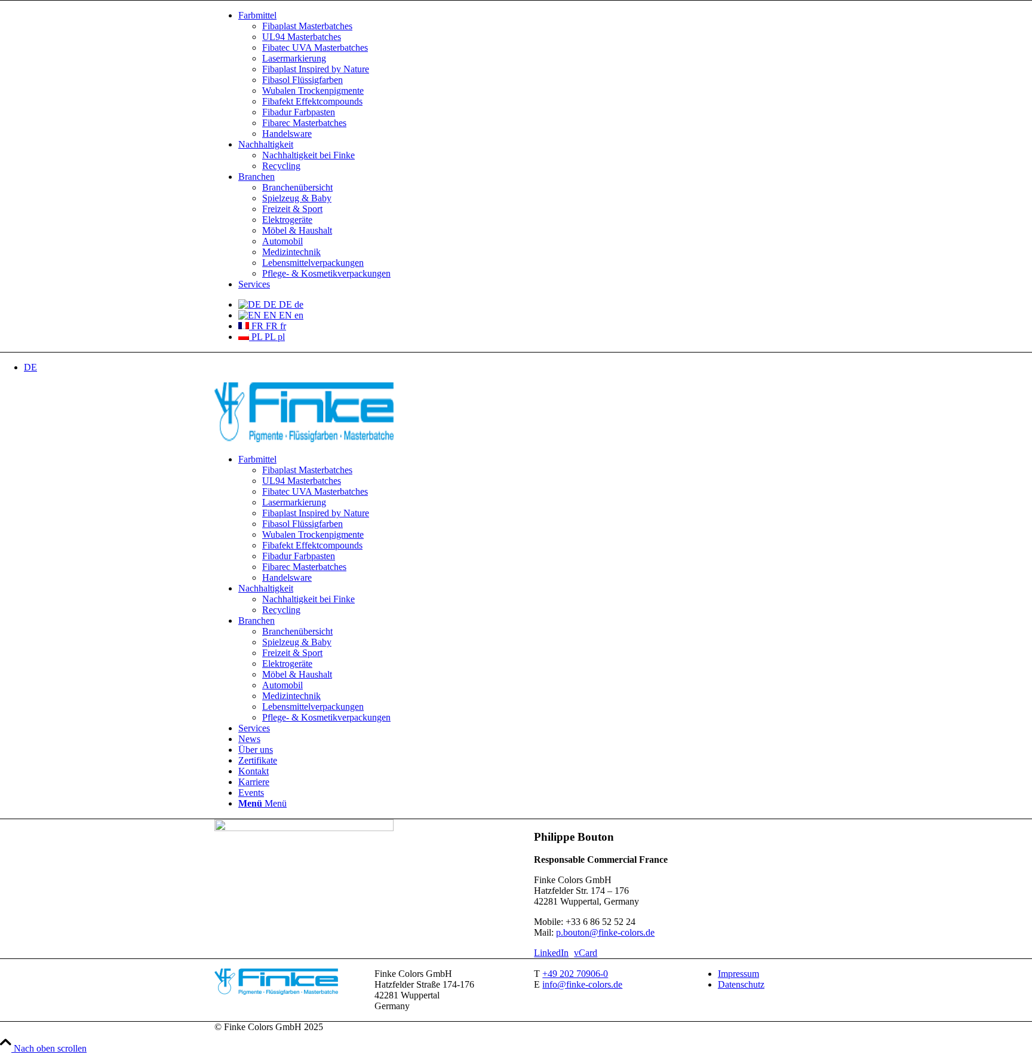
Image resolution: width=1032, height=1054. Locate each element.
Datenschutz (741, 984)
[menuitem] (528, 74)
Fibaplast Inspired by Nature (315, 69)
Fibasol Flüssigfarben (302, 80)
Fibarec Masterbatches (304, 123)
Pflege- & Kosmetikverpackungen (326, 273)
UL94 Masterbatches (301, 37)
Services (254, 284)
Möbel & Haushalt (297, 230)
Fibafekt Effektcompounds (312, 101)
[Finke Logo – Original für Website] (304, 439)
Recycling (281, 166)
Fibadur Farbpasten (298, 112)
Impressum (738, 974)
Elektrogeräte (287, 220)
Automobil (282, 241)
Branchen (256, 176)
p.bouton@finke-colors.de (605, 932)
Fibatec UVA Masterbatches (315, 47)
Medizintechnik (291, 252)
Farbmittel (257, 15)
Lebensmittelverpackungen (313, 263)
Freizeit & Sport (292, 209)
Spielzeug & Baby (296, 198)
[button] (30, 367)
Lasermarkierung (294, 58)
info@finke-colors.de (582, 984)
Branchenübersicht (297, 187)
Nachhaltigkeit (265, 144)
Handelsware (287, 133)
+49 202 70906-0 (575, 974)
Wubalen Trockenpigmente (313, 90)
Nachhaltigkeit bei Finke (308, 155)
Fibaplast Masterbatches (307, 26)
